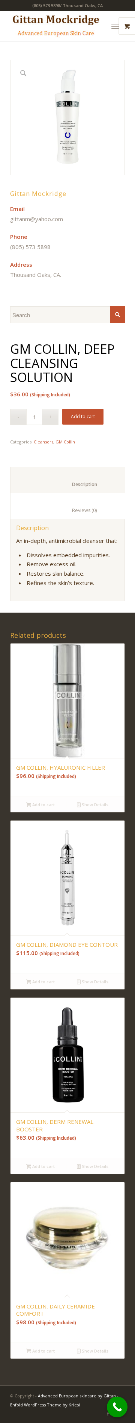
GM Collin (65, 442)
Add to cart (83, 416)
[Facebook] (108, 1413)
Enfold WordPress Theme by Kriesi (45, 1405)
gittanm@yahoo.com (36, 219)
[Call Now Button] (117, 1407)
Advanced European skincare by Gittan (77, 1396)
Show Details (94, 804)
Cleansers (43, 442)
